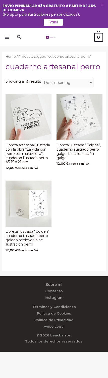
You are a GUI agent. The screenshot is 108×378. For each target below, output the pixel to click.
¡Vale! (53, 22)
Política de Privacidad (54, 320)
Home (11, 56)
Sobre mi (54, 284)
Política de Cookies (54, 313)
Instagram (54, 297)
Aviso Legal (54, 326)
